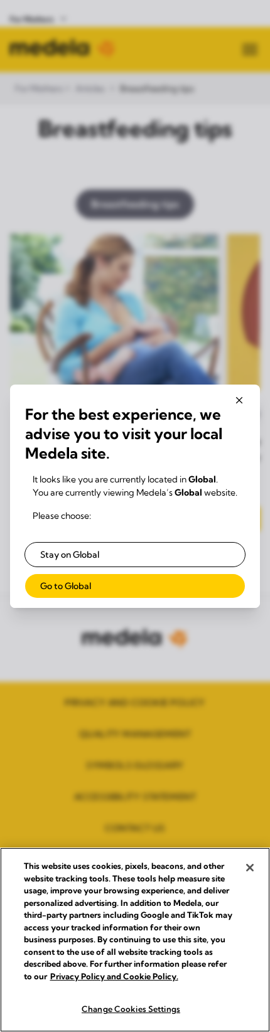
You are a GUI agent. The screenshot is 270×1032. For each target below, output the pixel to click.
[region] (135, 940)
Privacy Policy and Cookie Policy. (114, 976)
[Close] (250, 867)
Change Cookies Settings (131, 1009)
